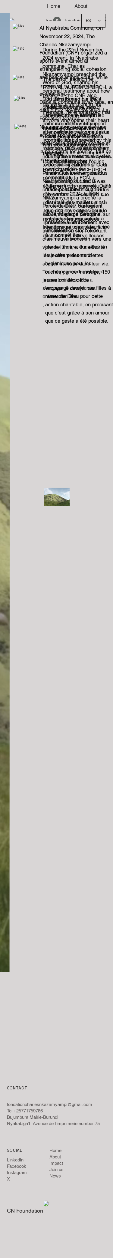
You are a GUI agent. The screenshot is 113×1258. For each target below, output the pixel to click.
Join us (56, 1169)
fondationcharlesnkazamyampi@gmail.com (49, 1104)
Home (55, 1150)
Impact (56, 1163)
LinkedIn (15, 1159)
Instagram (17, 1172)
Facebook (16, 1166)
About (55, 1156)
